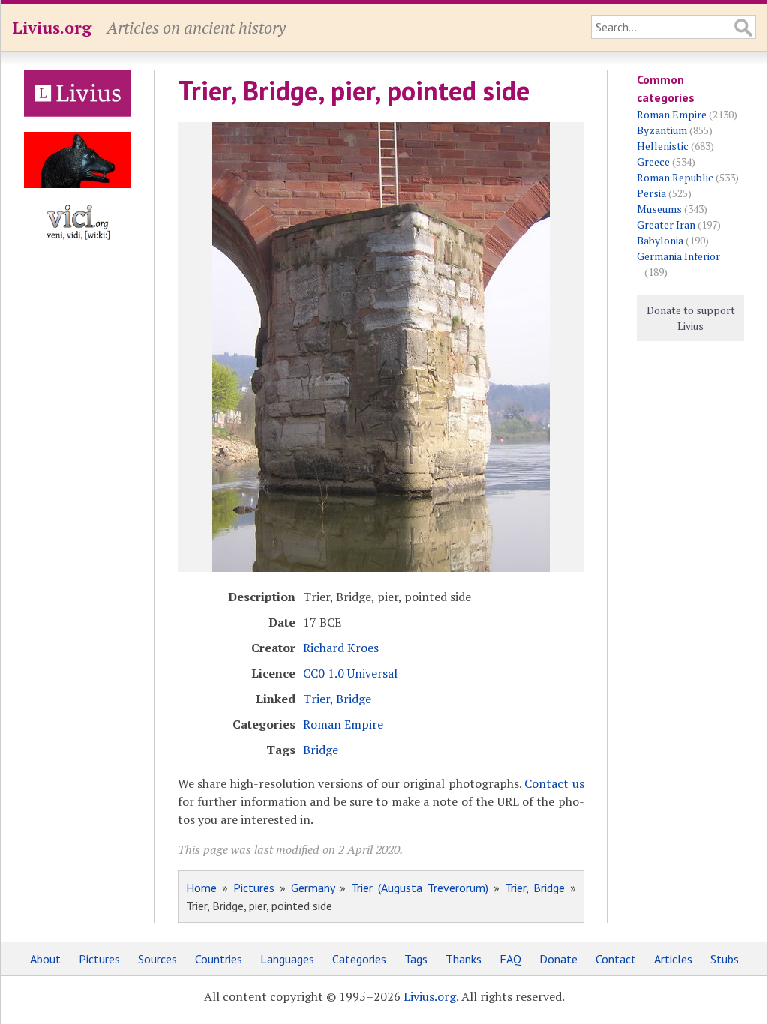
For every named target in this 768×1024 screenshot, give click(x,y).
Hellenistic (662, 146)
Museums (659, 209)
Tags (416, 958)
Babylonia (660, 240)
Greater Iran (666, 224)
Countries (218, 958)
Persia (651, 193)
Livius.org (52, 27)
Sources (157, 958)
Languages (287, 958)
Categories (359, 958)
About (45, 958)
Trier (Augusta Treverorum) (419, 887)
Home (201, 887)
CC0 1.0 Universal (350, 673)
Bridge (320, 749)
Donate (558, 958)
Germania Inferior (678, 256)
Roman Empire (343, 724)
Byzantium (662, 130)
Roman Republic (675, 177)
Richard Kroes (341, 647)
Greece (653, 161)
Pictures (253, 887)
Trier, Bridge (337, 698)
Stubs (724, 958)
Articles (673, 958)
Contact (616, 958)
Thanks (464, 958)
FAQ (510, 958)
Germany (312, 887)
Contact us (554, 783)
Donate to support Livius (690, 318)
